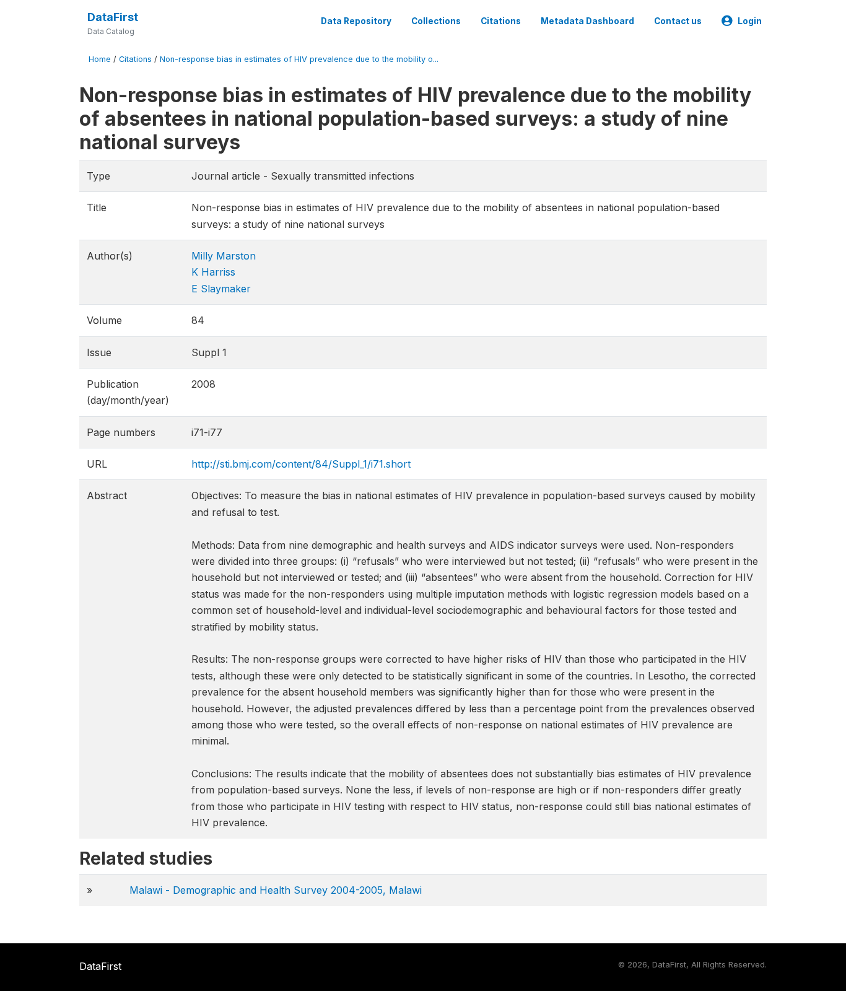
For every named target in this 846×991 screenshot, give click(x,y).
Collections (436, 21)
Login (750, 21)
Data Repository (356, 21)
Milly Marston (223, 256)
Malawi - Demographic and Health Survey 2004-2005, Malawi (275, 890)
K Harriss (213, 272)
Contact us (678, 21)
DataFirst (112, 17)
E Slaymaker (221, 288)
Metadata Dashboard (587, 21)
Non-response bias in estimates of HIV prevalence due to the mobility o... (299, 59)
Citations (501, 21)
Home (100, 59)
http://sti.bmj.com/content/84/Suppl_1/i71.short (301, 464)
